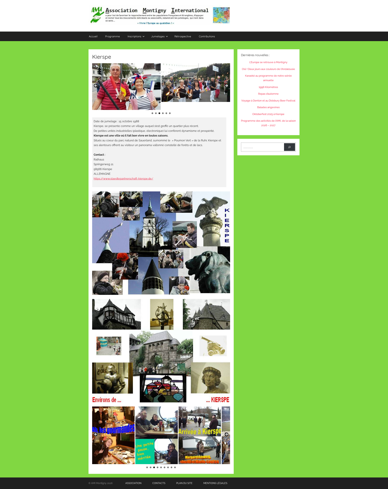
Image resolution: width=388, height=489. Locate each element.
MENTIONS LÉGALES (210, 483)
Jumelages (158, 36)
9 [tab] (175, 467)
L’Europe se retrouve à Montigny (268, 62)
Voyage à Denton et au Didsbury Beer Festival (268, 100)
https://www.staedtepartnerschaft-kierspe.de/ (123, 178)
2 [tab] (156, 113)
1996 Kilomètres (268, 87)
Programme (112, 36)
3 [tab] (159, 113)
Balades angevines (268, 107)
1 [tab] (152, 113)
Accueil (93, 36)
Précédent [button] (96, 86)
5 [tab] (166, 113)
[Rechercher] (289, 147)
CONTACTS (154, 483)
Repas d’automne (268, 93)
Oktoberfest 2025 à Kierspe (268, 114)
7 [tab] (168, 467)
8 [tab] (171, 467)
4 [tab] (163, 113)
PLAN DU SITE (179, 483)
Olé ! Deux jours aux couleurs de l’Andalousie (268, 69)
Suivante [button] (226, 86)
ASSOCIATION (127, 483)
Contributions (207, 36)
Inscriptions (134, 36)
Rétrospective (182, 36)
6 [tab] (170, 113)
